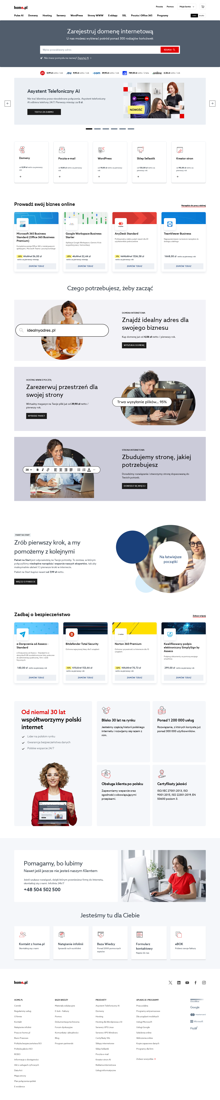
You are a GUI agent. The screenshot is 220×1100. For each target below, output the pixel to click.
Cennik (17, 1005)
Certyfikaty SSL (103, 1038)
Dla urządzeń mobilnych (147, 1016)
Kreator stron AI (103, 1059)
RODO (17, 1054)
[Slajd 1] (89, 128)
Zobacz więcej (199, 616)
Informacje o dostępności (26, 1059)
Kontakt (18, 1022)
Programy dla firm (144, 1048)
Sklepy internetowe (105, 1043)
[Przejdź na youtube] (187, 982)
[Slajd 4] (114, 128)
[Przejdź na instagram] (204, 982)
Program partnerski (64, 1043)
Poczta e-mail (102, 1054)
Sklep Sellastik (102, 1048)
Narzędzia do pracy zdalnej (193, 205)
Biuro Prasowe (21, 1038)
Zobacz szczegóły (36, 242)
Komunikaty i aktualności (66, 1032)
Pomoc (170, 6)
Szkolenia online (143, 1032)
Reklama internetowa (106, 1065)
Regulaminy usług (22, 1011)
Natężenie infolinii (22, 1027)
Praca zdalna (142, 1005)
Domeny (100, 1011)
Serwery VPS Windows (107, 1032)
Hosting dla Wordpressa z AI (109, 1022)
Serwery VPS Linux (105, 1027)
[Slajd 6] (131, 128)
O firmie (18, 1016)
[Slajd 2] (97, 128)
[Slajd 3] (106, 128)
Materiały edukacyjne (65, 1005)
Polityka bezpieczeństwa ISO (28, 1043)
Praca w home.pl (22, 1032)
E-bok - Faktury (62, 1011)
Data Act (18, 1070)
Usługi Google (143, 1027)
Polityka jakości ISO (23, 1048)
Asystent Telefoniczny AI (108, 1005)
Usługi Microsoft (144, 1022)
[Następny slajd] (212, 104)
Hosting (99, 1016)
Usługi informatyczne (106, 1070)
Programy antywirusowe (148, 1011)
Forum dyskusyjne (64, 1027)
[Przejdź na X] (170, 982)
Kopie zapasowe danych (147, 1043)
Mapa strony (20, 1075)
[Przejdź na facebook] (195, 982)
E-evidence (19, 1086)
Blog (57, 1038)
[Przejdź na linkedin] (179, 982)
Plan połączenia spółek (25, 1081)
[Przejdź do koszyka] (203, 7)
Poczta (159, 6)
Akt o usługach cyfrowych (26, 1065)
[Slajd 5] (122, 128)
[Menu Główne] (20, 8)
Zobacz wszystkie (144, 1059)
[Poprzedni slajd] (8, 104)
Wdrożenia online (144, 1038)
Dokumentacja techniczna (67, 1022)
